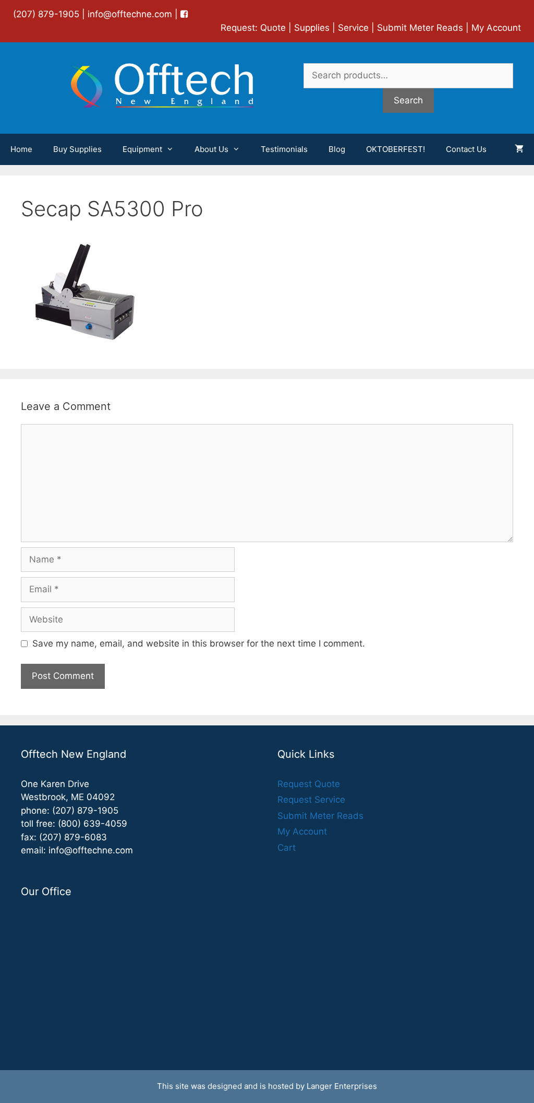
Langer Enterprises (342, 1086)
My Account (496, 27)
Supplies (312, 27)
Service (353, 27)
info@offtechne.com (130, 14)
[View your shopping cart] (519, 149)
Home (21, 149)
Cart (286, 847)
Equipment (142, 149)
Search (408, 100)
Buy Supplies (77, 149)
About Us (211, 149)
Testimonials (284, 149)
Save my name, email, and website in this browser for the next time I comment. (198, 643)
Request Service (311, 799)
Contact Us (466, 149)
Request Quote (308, 784)
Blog (337, 149)
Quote (273, 27)
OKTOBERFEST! (395, 149)
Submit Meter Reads (420, 27)
